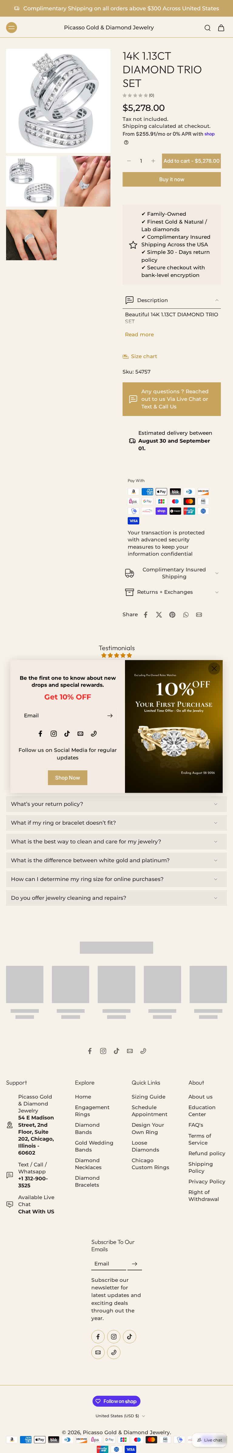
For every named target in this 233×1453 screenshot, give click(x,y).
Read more (139, 334)
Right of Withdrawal (203, 1195)
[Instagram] (103, 1051)
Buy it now (171, 179)
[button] (191, 161)
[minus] (129, 161)
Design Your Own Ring (148, 1128)
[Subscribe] (134, 1264)
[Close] (214, 669)
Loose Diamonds (145, 1146)
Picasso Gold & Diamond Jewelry (126, 1432)
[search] (207, 28)
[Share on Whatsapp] (185, 614)
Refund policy (206, 1153)
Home (83, 1097)
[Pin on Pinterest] (172, 614)
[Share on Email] (199, 614)
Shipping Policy (200, 1167)
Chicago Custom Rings (150, 1163)
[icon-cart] (221, 28)
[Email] (130, 1051)
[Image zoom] (58, 101)
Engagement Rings (92, 1111)
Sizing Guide (148, 1097)
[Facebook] (89, 1051)
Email (101, 1264)
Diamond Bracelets (87, 1181)
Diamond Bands (87, 1128)
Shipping (136, 126)
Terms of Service (199, 1139)
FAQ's (195, 1125)
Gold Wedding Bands (94, 1146)
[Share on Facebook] (145, 614)
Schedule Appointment (149, 1111)
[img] (116, 655)
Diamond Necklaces (88, 1163)
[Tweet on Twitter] (159, 614)
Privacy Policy (206, 1182)
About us (200, 1097)
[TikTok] (116, 1051)
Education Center (202, 1111)
